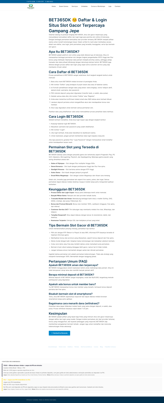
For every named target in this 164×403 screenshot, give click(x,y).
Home (54, 6)
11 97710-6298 (31, 1)
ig (84, 353)
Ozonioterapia (52, 347)
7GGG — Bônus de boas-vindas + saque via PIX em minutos (22, 365)
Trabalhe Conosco (110, 347)
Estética (70, 347)
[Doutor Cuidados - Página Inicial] (30, 6)
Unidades (84, 6)
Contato (117, 6)
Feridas (77, 347)
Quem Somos (63, 6)
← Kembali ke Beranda (59, 333)
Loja (109, 6)
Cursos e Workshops (98, 6)
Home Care (62, 347)
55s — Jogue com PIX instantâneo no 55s (16, 380)
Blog (101, 347)
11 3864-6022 (49, 1)
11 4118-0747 (40, 1)
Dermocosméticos (86, 347)
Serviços (75, 6)
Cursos (96, 347)
